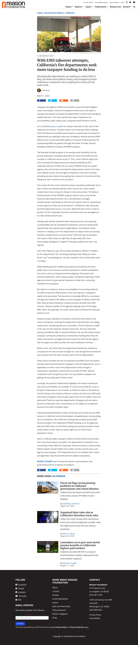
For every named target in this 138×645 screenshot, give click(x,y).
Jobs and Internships (61, 606)
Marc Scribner (69, 533)
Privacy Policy (95, 615)
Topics (88, 6)
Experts (78, 6)
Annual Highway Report (101, 2)
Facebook (22, 584)
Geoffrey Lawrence (71, 503)
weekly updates (26, 610)
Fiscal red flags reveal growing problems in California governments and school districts (79, 485)
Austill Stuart (44, 461)
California (69, 13)
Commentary (45, 55)
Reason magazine (60, 614)
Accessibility (94, 618)
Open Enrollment (114, 2)
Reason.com (115, 6)
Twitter (21, 588)
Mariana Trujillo (70, 563)
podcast (53, 126)
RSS (19, 599)
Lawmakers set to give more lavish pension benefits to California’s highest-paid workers (80, 545)
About (68, 6)
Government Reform (54, 13)
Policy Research (59, 610)
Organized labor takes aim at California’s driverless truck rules (79, 514)
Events (122, 2)
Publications (100, 6)
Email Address (22, 614)
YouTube (22, 596)
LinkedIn (22, 592)
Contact (55, 591)
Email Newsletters (60, 599)
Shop (54, 617)
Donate (126, 6)
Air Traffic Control (88, 2)
